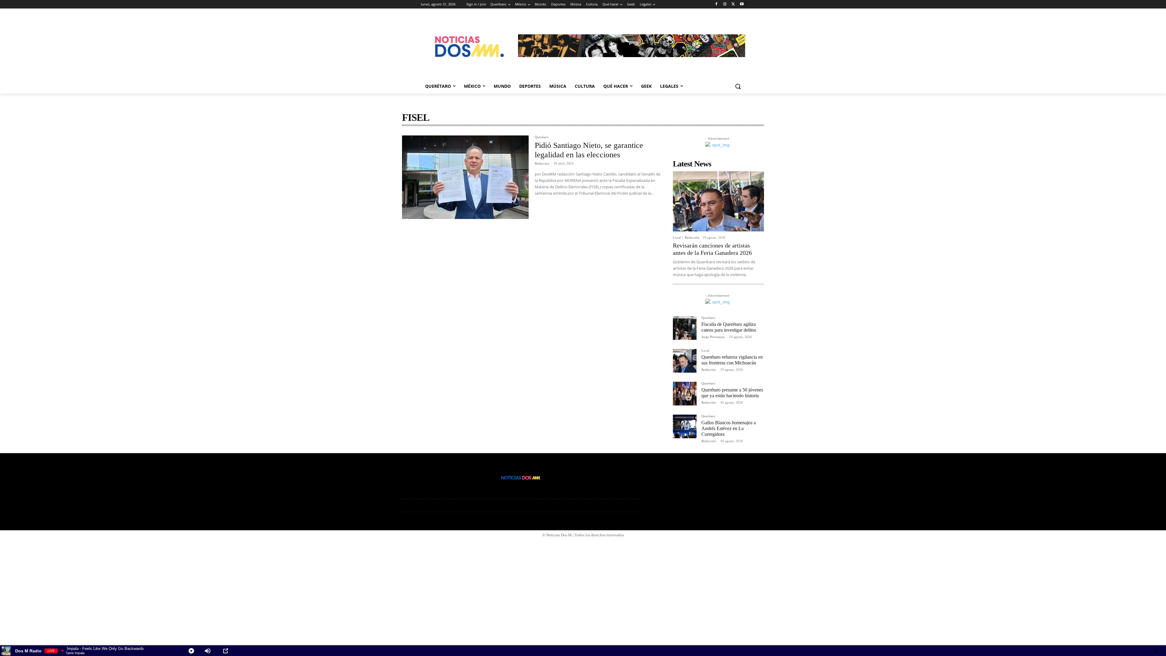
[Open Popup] (225, 650)
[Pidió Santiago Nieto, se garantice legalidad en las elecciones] (465, 177)
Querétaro (542, 137)
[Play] (191, 650)
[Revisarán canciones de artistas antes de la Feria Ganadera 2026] (718, 201)
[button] (738, 86)
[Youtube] (741, 4)
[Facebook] (716, 4)
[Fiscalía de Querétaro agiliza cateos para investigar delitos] (685, 328)
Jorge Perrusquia (713, 337)
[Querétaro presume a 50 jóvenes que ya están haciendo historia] (685, 393)
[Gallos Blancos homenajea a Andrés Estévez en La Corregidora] (685, 426)
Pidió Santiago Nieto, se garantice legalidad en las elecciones (589, 150)
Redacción (542, 163)
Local (677, 237)
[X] (733, 4)
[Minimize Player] (1156, 650)
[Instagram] (724, 4)
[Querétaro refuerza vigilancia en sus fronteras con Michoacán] (685, 361)
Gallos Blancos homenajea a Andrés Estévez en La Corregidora (728, 428)
